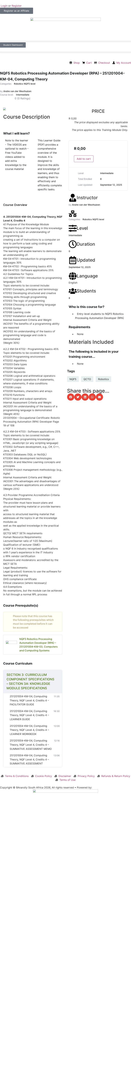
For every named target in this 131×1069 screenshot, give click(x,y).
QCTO (87, 379)
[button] (65, 41)
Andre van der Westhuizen (17, 91)
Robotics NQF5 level (24, 83)
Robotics (103, 379)
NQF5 (72, 379)
